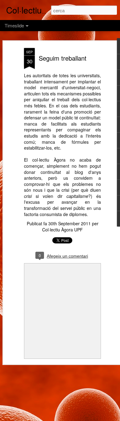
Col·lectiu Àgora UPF (62, 230)
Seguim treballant (62, 58)
